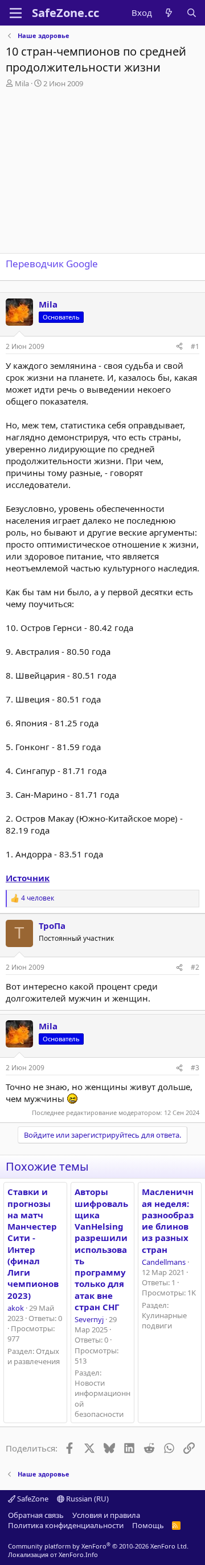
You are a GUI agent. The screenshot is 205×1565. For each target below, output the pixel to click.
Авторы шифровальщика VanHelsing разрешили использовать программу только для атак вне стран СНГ (101, 1249)
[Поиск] (192, 12)
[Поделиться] (179, 347)
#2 (195, 967)
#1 (195, 346)
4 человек (37, 898)
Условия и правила (106, 1515)
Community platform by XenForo (98, 1546)
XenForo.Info (78, 1554)
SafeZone (31, 1499)
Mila (22, 83)
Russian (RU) (86, 1499)
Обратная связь (36, 1515)
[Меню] (15, 13)
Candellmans (164, 1262)
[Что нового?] (169, 12)
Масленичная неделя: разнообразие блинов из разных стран (168, 1220)
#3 (195, 1067)
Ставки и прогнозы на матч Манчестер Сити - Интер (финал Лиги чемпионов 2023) (33, 1243)
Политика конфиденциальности (66, 1525)
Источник (28, 878)
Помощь (148, 1525)
